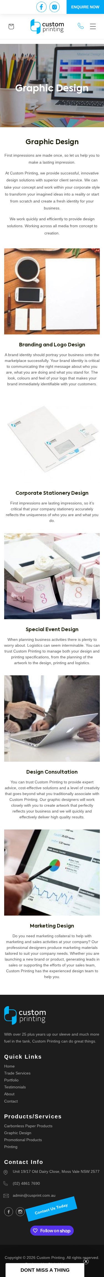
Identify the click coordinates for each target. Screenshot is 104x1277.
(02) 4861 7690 (26, 1183)
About (9, 1094)
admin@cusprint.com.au (34, 1195)
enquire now (85, 7)
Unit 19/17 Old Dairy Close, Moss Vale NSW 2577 (56, 1171)
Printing (10, 1146)
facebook (8, 1211)
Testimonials (15, 1087)
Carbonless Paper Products (28, 1126)
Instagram (20, 1211)
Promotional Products (23, 1140)
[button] (93, 26)
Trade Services (17, 1073)
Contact (11, 1101)
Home (9, 1066)
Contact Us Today (51, 1209)
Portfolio (11, 1080)
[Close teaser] (86, 1261)
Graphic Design (17, 1133)
